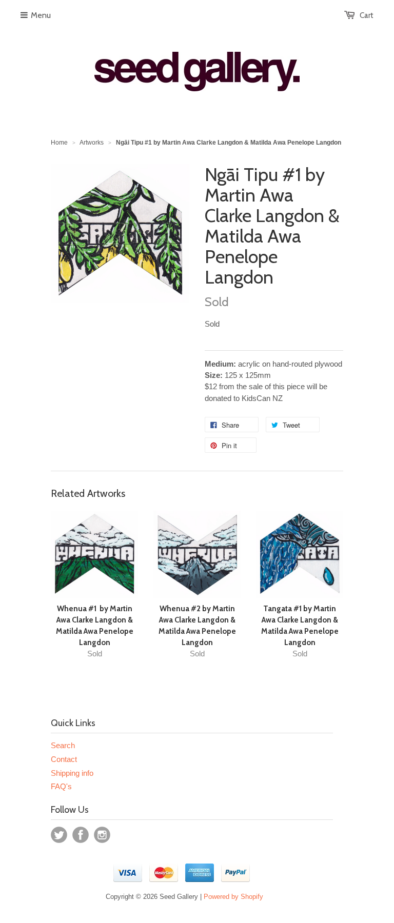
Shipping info (72, 773)
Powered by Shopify (233, 896)
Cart (366, 15)
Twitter (59, 835)
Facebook (80, 835)
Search (63, 745)
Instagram (102, 835)
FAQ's (61, 786)
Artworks (92, 142)
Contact (64, 759)
